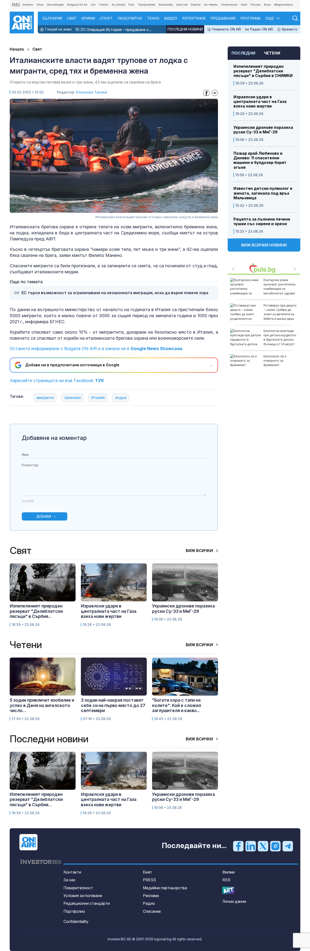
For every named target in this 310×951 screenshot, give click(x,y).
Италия (98, 397)
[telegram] (287, 845)
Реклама (151, 895)
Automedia (166, 4)
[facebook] (238, 845)
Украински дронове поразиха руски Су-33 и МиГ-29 (263, 129)
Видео (170, 18)
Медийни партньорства (165, 888)
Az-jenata (118, 4)
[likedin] (250, 845)
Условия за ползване (82, 895)
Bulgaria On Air (77, 4)
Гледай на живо (58, 29)
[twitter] (263, 845)
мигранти (45, 397)
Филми (228, 872)
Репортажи (193, 18)
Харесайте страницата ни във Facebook (57, 380)
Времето (289, 29)
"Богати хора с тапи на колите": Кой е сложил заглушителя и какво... (176, 705)
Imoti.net (182, 4)
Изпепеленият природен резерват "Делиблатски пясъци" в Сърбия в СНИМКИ (263, 71)
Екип (147, 872)
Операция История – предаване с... (113, 29)
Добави (43, 516)
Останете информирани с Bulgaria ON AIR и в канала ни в (96, 348)
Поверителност (78, 888)
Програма (250, 18)
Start (244, 4)
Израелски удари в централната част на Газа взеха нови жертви (260, 101)
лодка (120, 397)
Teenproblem (146, 4)
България (52, 18)
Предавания (222, 18)
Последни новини (185, 29)
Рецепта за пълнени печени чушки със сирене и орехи (261, 221)
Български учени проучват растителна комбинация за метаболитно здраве (279, 286)
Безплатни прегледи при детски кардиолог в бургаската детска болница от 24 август (280, 337)
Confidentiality (75, 921)
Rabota (196, 4)
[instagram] (275, 845)
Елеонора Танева (91, 92)
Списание (152, 911)
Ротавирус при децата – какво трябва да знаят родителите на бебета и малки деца (280, 312)
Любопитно (129, 18)
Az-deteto (211, 4)
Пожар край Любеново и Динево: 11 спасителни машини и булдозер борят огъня (260, 160)
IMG (16, 4)
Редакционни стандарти (86, 903)
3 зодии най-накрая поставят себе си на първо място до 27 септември (113, 705)
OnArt (228, 890)
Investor (28, 4)
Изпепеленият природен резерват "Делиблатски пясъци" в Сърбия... (36, 611)
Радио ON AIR (261, 29)
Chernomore (229, 4)
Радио (149, 903)
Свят (72, 18)
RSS (226, 880)
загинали (72, 397)
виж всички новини (264, 245)
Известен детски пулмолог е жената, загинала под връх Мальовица (262, 193)
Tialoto (103, 4)
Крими (88, 18)
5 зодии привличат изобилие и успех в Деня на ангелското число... (42, 705)
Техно (153, 18)
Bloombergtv (55, 4)
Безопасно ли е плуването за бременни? (275, 360)
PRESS (149, 880)
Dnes (40, 4)
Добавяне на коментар (54, 437)
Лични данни (234, 901)
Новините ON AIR (226, 29)
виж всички (200, 550)
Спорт (106, 18)
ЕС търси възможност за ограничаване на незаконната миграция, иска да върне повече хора (115, 293)
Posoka (256, 4)
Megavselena (283, 4)
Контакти (72, 872)
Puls (131, 4)
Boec (267, 4)
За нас (69, 880)
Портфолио (74, 911)
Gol (93, 4)
